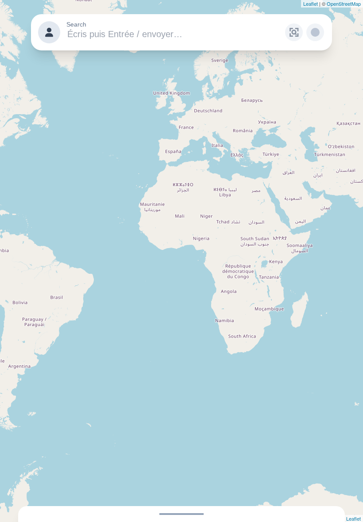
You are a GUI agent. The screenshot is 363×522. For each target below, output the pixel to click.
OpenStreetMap (344, 3)
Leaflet (310, 3)
